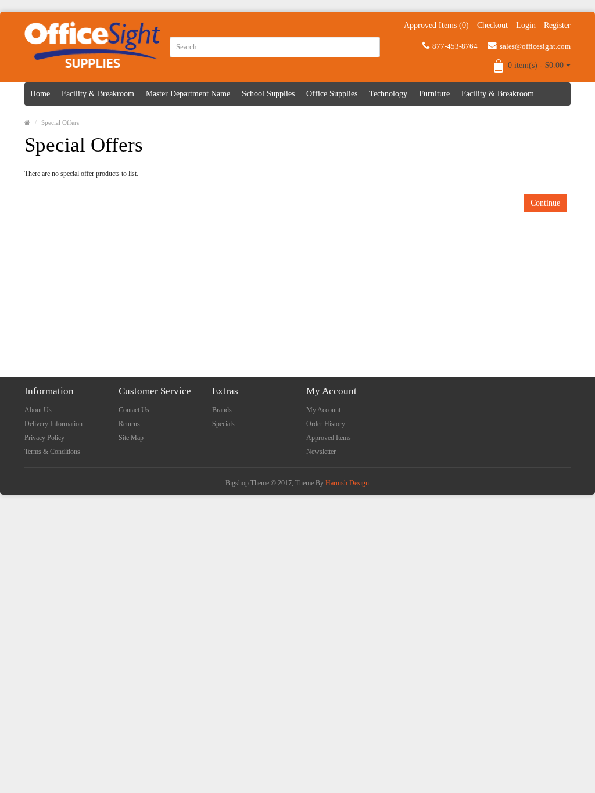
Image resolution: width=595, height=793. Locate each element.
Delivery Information (53, 424)
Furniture (434, 93)
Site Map (131, 438)
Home (40, 93)
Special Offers (60, 122)
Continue (545, 203)
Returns (129, 424)
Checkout (492, 25)
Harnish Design (347, 483)
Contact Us (134, 410)
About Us (38, 410)
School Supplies (268, 93)
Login (526, 25)
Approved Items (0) (436, 25)
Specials (223, 424)
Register (557, 25)
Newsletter (321, 452)
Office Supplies (331, 93)
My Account (323, 410)
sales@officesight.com (535, 46)
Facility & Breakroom (98, 93)
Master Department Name (188, 93)
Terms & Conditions (52, 452)
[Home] (27, 122)
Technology (388, 93)
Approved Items (328, 438)
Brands (222, 410)
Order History (325, 424)
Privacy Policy (44, 438)
